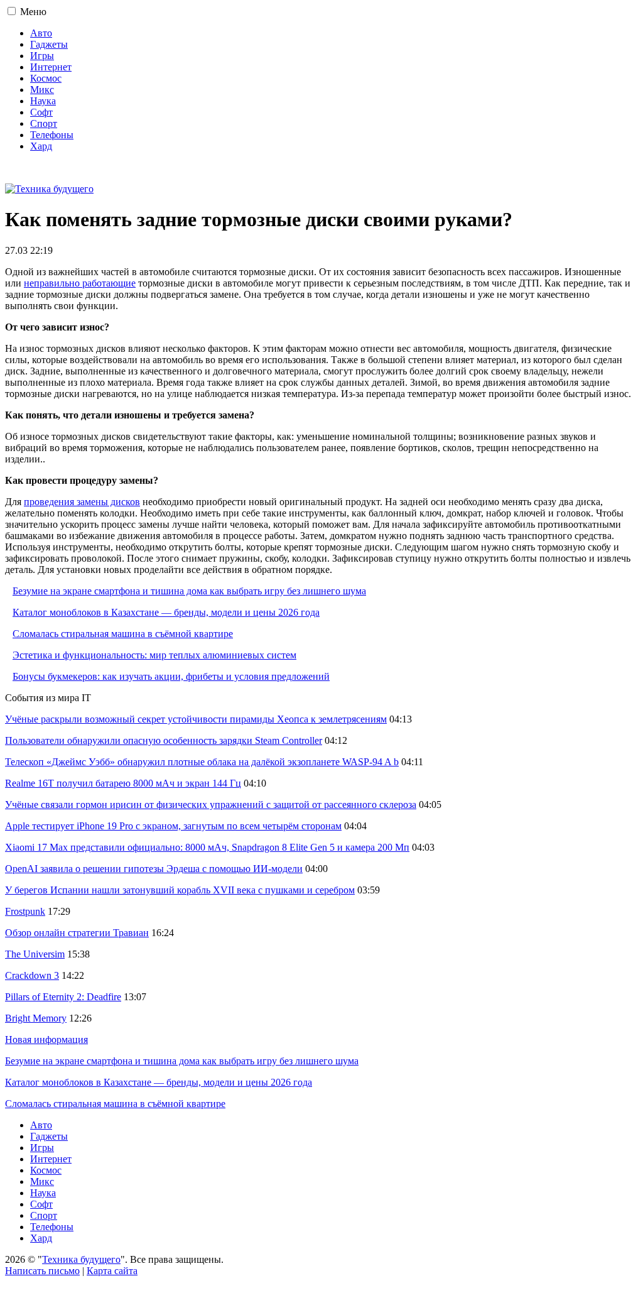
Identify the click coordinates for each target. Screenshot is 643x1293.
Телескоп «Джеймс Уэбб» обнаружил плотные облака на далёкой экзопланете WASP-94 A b (202, 761)
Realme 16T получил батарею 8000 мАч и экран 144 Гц (123, 783)
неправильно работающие (80, 283)
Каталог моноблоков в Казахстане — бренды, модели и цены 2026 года (166, 612)
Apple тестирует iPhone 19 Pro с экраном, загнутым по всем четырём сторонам (173, 826)
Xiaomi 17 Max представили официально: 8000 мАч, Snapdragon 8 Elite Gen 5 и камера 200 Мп (207, 847)
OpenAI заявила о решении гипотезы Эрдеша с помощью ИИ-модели (154, 868)
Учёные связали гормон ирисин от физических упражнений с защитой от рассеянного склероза (210, 804)
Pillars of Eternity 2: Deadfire (63, 996)
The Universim (35, 954)
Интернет (51, 67)
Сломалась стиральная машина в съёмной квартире (123, 633)
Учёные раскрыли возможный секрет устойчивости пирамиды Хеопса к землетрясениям (196, 719)
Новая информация (46, 1039)
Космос (46, 78)
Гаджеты (49, 44)
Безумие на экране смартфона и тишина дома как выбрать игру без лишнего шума (189, 591)
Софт (41, 112)
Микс (42, 89)
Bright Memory (36, 1018)
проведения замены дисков (82, 501)
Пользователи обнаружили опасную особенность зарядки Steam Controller (163, 740)
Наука (43, 100)
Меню (33, 11)
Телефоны (51, 134)
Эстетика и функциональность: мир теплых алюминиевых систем (154, 655)
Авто (41, 33)
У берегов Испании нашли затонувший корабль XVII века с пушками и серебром (180, 890)
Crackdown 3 (32, 975)
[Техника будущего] (49, 188)
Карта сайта (112, 1270)
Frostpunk (25, 911)
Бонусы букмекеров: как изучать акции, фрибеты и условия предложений (171, 676)
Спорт (43, 123)
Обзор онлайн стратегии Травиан (77, 932)
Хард (41, 146)
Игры (42, 55)
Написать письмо (42, 1270)
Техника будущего (81, 1259)
